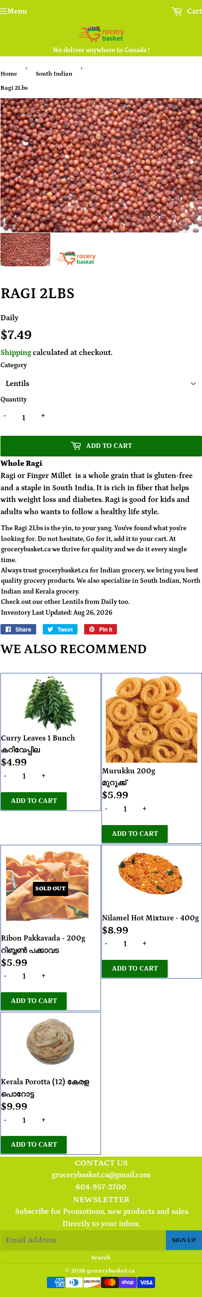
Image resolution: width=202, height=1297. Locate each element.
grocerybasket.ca (111, 1270)
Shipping (15, 352)
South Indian (54, 73)
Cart (193, 11)
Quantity (13, 399)
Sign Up (184, 1240)
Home (8, 73)
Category (13, 365)
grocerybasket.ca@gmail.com (101, 1175)
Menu (17, 11)
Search (100, 1257)
